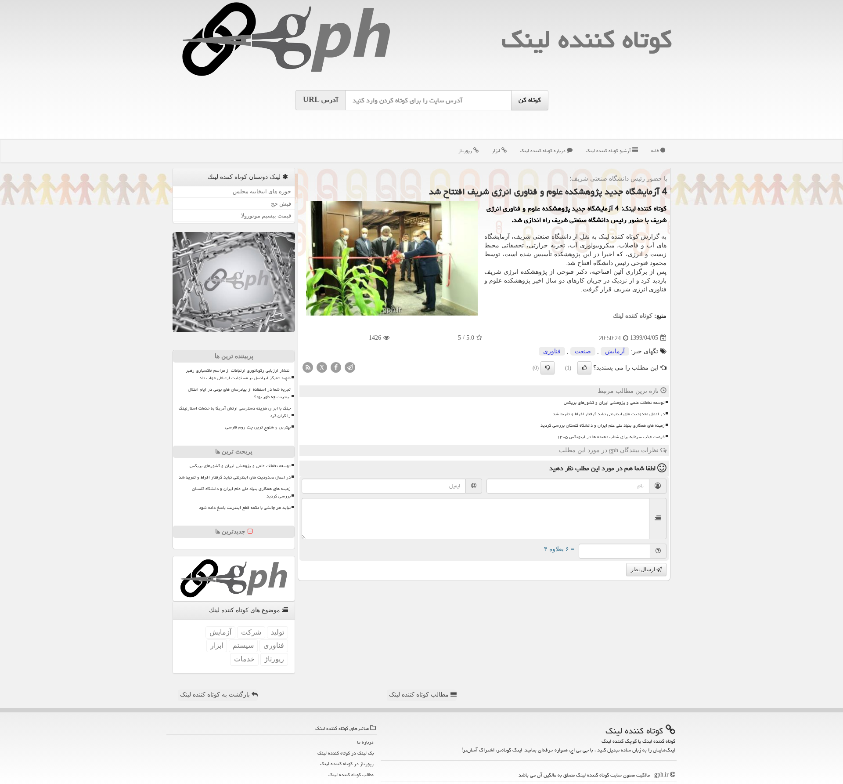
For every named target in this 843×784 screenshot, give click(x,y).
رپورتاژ (465, 150)
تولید (277, 632)
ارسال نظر (643, 569)
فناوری (552, 351)
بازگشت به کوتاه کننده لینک (216, 694)
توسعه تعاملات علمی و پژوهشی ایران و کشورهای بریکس (614, 402)
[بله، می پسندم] (584, 367)
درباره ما (365, 742)
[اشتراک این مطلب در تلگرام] (350, 366)
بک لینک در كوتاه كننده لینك (345, 753)
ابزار (496, 150)
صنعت (583, 351)
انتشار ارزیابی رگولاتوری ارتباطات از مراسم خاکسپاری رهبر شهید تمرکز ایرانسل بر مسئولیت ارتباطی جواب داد (238, 374)
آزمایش (615, 351)
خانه (655, 150)
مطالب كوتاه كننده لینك (351, 774)
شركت (251, 632)
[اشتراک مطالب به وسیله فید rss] (308, 366)
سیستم (243, 645)
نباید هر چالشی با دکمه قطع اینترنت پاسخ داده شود (245, 507)
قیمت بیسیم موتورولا (266, 215)
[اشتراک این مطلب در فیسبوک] (336, 366)
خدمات (244, 659)
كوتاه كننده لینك (586, 39)
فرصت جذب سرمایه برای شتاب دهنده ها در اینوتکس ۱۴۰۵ (611, 436)
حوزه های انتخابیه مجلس (262, 191)
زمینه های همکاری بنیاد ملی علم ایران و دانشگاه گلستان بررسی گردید (602, 425)
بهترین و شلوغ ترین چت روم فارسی (258, 427)
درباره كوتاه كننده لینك (543, 150)
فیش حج (281, 203)
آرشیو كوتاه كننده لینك (609, 150)
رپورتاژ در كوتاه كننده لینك (347, 763)
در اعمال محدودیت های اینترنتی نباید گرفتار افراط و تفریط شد (609, 414)
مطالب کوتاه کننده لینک (419, 694)
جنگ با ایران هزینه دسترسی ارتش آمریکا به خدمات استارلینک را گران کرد (235, 412)
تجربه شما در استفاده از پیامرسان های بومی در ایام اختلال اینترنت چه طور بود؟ (239, 393)
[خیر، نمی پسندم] (547, 367)
